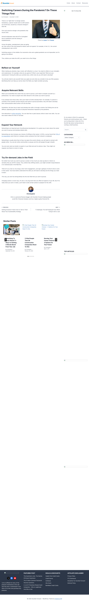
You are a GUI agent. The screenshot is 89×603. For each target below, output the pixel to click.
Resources (85, 3)
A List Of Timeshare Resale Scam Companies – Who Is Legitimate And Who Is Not (33, 587)
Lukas (45, 40)
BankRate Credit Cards (52, 585)
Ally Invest (48, 583)
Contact (78, 3)
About (73, 3)
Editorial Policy (72, 583)
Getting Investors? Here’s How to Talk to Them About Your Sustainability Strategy (15, 209)
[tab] (30, 256)
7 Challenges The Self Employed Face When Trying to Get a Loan (47, 209)
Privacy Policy (71, 576)
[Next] (56, 239)
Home (68, 3)
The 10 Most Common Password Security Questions (33, 581)
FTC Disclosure (72, 578)
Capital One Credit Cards (53, 576)
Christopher (5, 16)
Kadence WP (58, 598)
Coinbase (48, 580)
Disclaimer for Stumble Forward (76, 580)
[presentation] (11, 229)
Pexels (52, 40)
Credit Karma (49, 578)
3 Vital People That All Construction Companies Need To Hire (30, 243)
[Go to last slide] (5, 239)
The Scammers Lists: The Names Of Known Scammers (33, 577)
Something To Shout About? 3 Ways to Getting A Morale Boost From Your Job (11, 243)
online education (16, 113)
